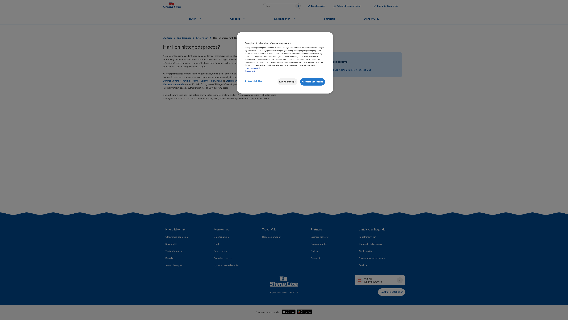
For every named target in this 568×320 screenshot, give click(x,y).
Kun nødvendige (287, 82)
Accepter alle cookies (312, 82)
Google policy (251, 71)
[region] (285, 63)
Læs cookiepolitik (253, 68)
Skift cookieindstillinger (254, 81)
